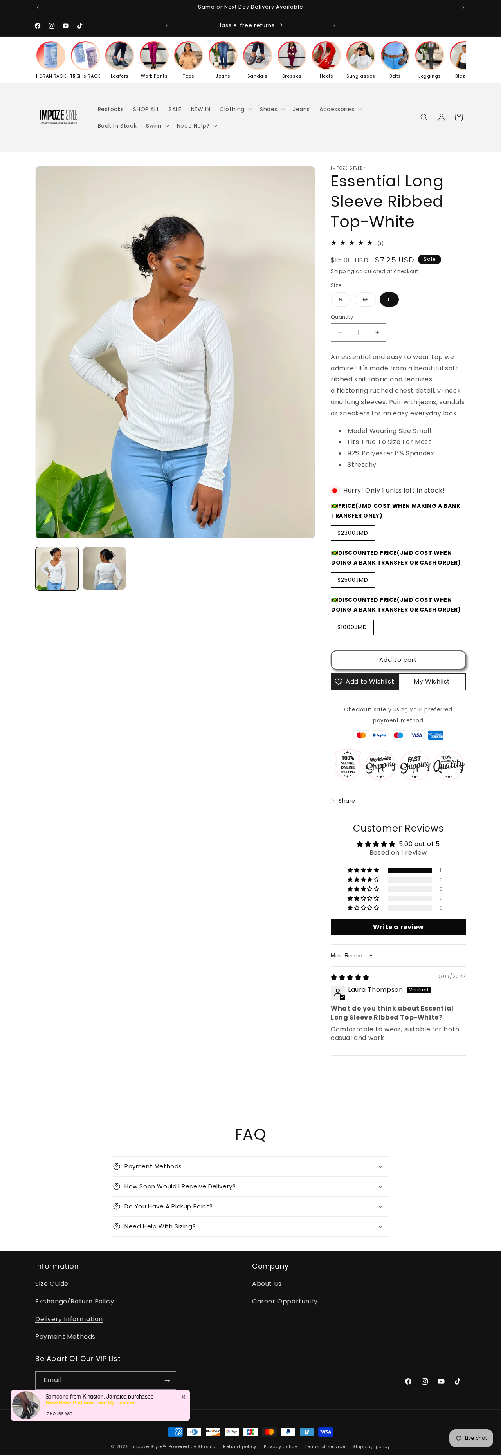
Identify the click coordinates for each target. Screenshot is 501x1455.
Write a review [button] (398, 926)
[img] (350, 977)
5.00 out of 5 (419, 843)
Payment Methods (65, 1336)
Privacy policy (280, 1446)
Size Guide (51, 1283)
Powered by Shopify (192, 1446)
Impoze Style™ (149, 1446)
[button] (235, 109)
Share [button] (347, 801)
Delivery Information (69, 1318)
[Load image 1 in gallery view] (57, 568)
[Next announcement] (463, 7)
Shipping (343, 271)
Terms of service (325, 1446)
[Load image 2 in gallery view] (104, 568)
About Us (267, 1283)
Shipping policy (371, 1446)
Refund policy (239, 1446)
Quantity (342, 317)
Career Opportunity (285, 1301)
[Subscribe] (167, 1380)
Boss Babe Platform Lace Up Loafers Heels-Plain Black (94, 1402)
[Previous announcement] (38, 7)
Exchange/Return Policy (74, 1301)
